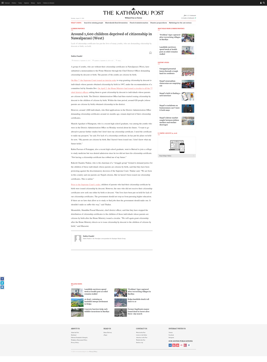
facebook (2, 278)
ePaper (105, 335)
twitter (2, 283)
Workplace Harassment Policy (79, 340)
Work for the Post (140, 340)
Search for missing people (93, 23)
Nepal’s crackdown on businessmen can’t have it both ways (169, 108)
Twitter (171, 332)
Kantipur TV (189, 345)
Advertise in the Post (141, 337)
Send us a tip (139, 342)
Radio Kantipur (185, 345)
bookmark (150, 53)
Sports (39, 3)
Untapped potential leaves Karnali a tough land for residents (168, 71)
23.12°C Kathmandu (191, 15)
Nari (181, 345)
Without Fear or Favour (133, 18)
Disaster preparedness (158, 23)
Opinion (26, 3)
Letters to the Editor (141, 335)
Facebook (171, 335)
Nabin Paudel (76, 56)
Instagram (171, 337)
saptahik (174, 345)
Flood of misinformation (139, 23)
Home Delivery (108, 332)
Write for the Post (140, 332)
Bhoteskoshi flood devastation (116, 23)
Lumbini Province (78, 28)
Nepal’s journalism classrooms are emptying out (170, 83)
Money (33, 3)
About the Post (75, 332)
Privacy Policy (75, 342)
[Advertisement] (112, 267)
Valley (20, 3)
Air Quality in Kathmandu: (188, 18)
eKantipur (170, 345)
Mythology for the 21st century (180, 23)
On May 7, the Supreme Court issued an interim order (93, 80)
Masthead (73, 335)
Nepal (177, 345)
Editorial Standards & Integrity (79, 337)
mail (2, 287)
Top (263, 346)
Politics (14, 3)
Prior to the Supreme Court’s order (85, 184)
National (7, 3)
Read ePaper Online (165, 156)
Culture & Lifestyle (48, 3)
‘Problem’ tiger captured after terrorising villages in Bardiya (169, 37)
